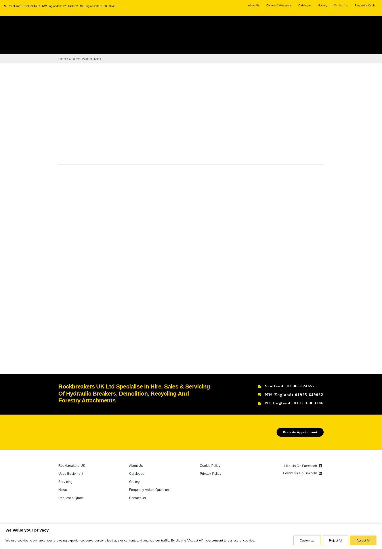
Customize (307, 540)
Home (62, 58)
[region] (191, 536)
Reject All (335, 540)
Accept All (363, 540)
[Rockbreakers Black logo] (79, 429)
